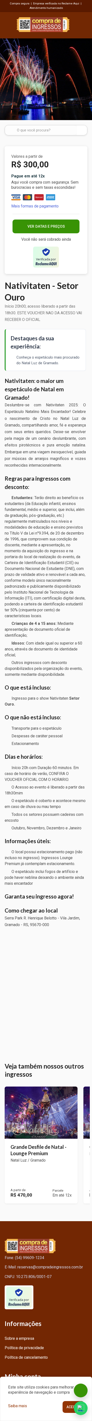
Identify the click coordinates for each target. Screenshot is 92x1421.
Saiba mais (17, 1406)
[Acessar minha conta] (84, 24)
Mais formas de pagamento (35, 206)
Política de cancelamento (26, 1357)
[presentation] (5, 79)
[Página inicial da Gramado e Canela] (43, 24)
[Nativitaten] (46, 79)
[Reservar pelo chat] (81, 1390)
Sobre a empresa (19, 1338)
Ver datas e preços (46, 226)
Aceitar (73, 1407)
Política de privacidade (24, 1347)
